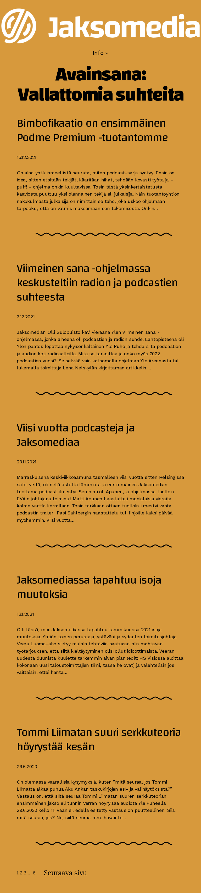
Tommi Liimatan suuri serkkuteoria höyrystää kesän (99, 739)
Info (98, 52)
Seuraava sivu (65, 872)
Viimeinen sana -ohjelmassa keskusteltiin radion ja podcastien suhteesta (97, 283)
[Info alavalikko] (106, 52)
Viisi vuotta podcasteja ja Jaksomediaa (76, 435)
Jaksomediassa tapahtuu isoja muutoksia (89, 587)
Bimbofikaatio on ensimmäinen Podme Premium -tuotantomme (92, 130)
